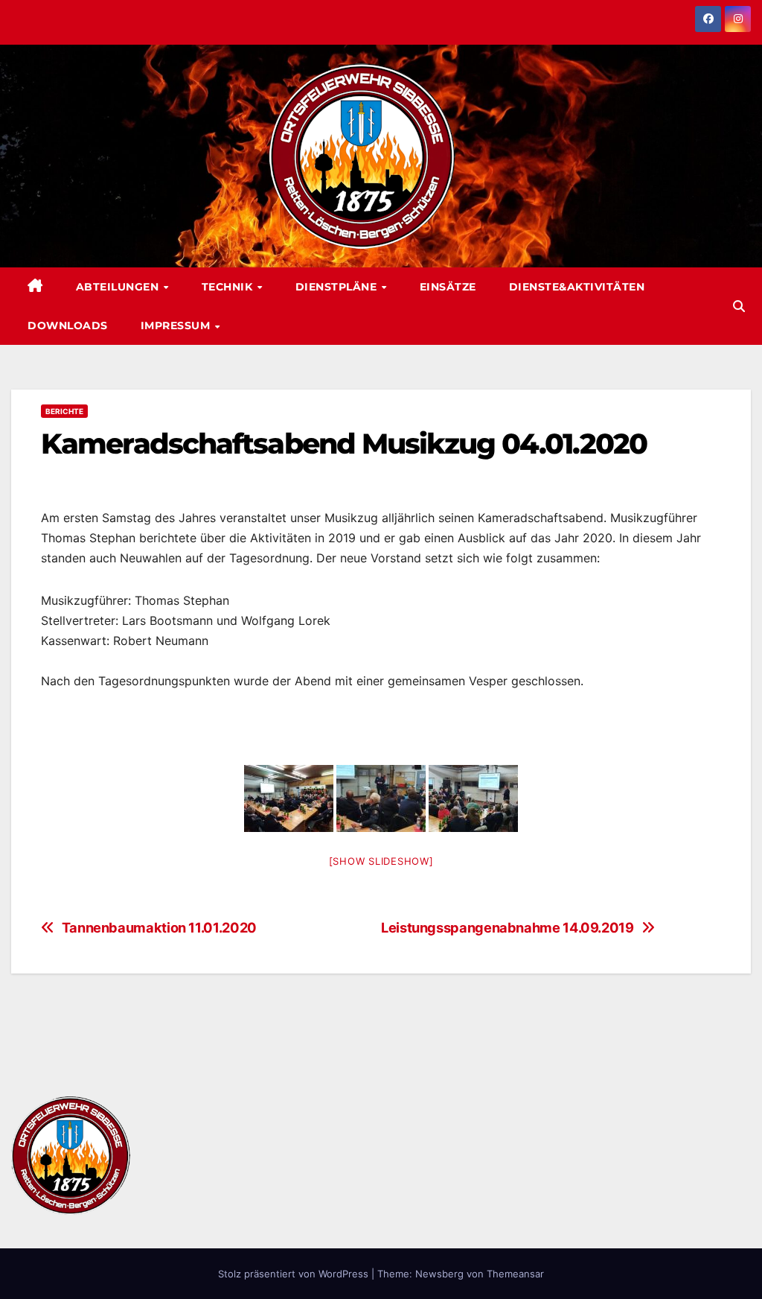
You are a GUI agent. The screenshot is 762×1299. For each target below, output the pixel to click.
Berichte (64, 411)
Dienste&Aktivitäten (577, 286)
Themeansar (515, 1274)
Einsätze (448, 286)
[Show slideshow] (381, 861)
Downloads (68, 325)
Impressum (177, 325)
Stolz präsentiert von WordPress (294, 1274)
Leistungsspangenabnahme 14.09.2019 (507, 928)
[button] (739, 306)
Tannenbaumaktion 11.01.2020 (159, 928)
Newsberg (439, 1274)
